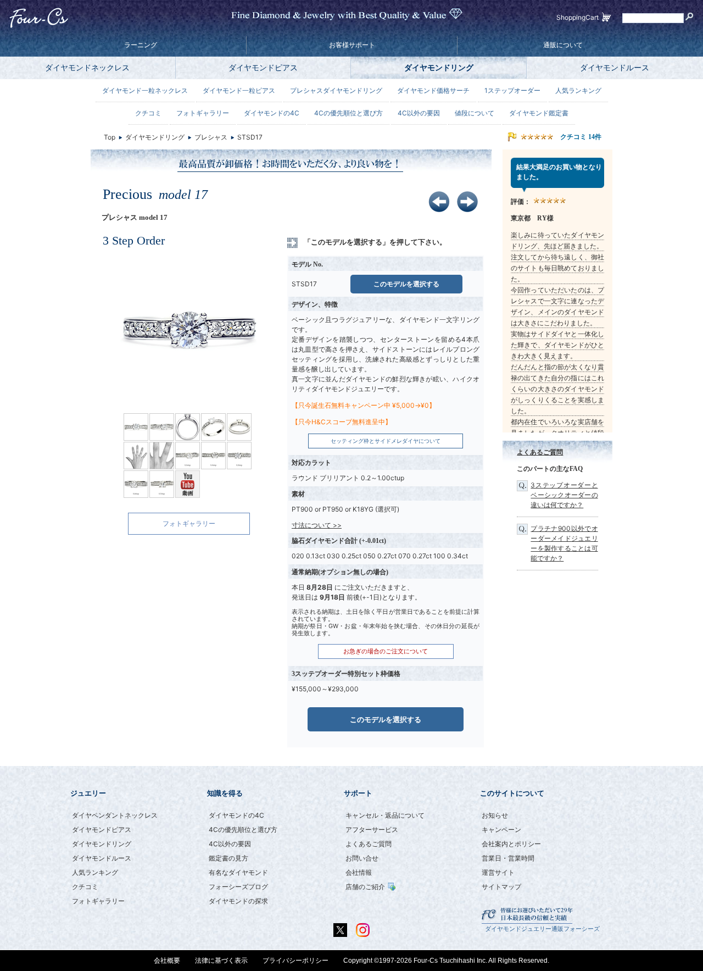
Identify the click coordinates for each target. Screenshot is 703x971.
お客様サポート (352, 45)
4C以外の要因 (419, 113)
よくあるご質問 (540, 452)
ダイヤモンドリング (438, 67)
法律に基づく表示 (221, 960)
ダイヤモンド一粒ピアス (239, 90)
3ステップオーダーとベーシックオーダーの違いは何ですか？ (564, 495)
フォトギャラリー (189, 523)
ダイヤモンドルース (614, 67)
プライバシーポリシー (295, 960)
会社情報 (358, 872)
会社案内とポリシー (511, 844)
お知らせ (495, 815)
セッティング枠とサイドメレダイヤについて (385, 441)
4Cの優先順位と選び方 (348, 113)
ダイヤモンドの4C (271, 113)
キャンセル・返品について (385, 815)
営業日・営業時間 (508, 858)
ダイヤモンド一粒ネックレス (145, 90)
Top (109, 137)
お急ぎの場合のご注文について (385, 651)
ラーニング (140, 45)
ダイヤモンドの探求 (238, 901)
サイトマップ (501, 887)
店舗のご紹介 (365, 887)
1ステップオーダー (512, 90)
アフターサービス (371, 829)
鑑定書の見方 (228, 858)
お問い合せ (361, 858)
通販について (563, 45)
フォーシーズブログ (238, 887)
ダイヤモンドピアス (263, 67)
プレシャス (210, 137)
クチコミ (148, 113)
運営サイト (498, 872)
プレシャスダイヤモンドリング (336, 90)
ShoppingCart (577, 17)
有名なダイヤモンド (238, 872)
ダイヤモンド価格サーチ (433, 90)
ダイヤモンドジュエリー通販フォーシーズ (542, 929)
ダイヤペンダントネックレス (115, 815)
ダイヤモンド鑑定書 (538, 113)
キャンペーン (501, 829)
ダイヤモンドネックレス (87, 67)
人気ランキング (578, 90)
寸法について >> (317, 525)
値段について (474, 113)
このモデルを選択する (406, 284)
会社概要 (167, 960)
